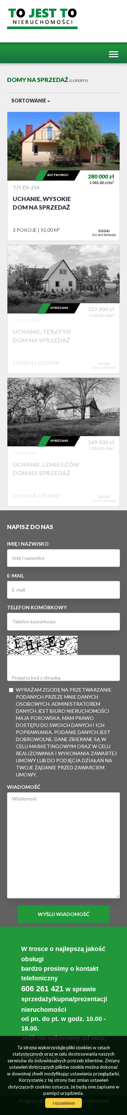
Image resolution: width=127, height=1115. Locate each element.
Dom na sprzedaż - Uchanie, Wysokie (63, 176)
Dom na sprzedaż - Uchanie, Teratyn (63, 309)
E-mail (15, 576)
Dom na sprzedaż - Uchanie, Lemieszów (63, 442)
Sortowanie (29, 101)
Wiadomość (23, 787)
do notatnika (104, 233)
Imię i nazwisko (28, 544)
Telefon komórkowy (37, 607)
